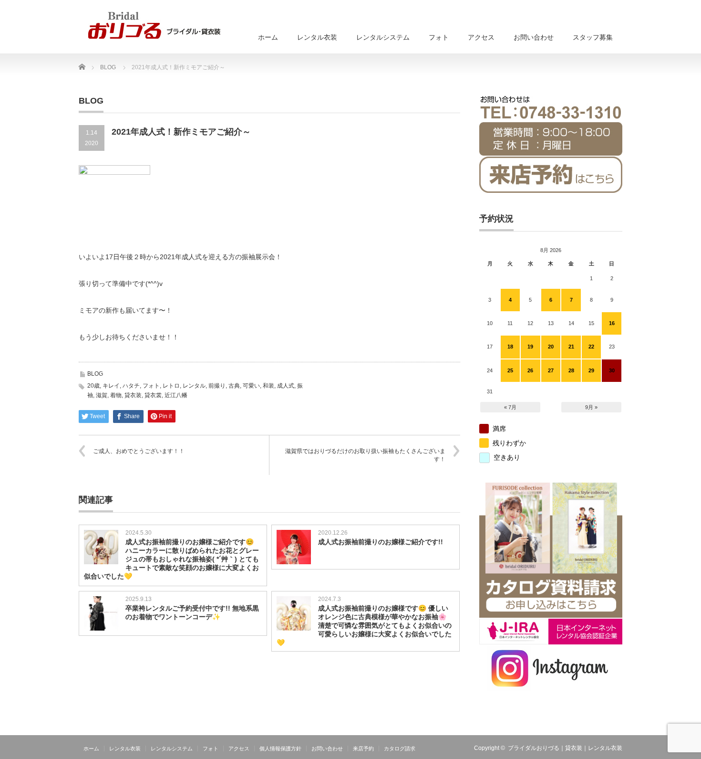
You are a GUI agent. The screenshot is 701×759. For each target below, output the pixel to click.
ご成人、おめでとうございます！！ (139, 451)
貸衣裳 (153, 395)
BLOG (95, 373)
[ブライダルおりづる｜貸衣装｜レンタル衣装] (154, 25)
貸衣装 (133, 395)
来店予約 (363, 748)
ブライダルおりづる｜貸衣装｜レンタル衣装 (565, 748)
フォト (439, 37)
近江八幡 (176, 395)
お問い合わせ (534, 37)
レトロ (171, 385)
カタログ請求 (399, 748)
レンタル (194, 385)
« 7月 (510, 407)
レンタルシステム (383, 37)
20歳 (93, 385)
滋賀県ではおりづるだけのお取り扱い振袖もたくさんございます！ (365, 455)
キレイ (111, 385)
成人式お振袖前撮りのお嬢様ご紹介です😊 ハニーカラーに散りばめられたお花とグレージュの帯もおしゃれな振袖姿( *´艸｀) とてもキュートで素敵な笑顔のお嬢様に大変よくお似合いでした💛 (171, 559)
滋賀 (101, 395)
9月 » (591, 407)
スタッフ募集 (593, 37)
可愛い (251, 385)
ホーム (268, 37)
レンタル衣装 (317, 37)
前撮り (217, 385)
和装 (268, 385)
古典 (234, 385)
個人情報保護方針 (280, 748)
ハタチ (131, 385)
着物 (116, 395)
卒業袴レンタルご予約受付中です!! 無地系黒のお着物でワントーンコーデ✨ (192, 612)
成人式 (285, 385)
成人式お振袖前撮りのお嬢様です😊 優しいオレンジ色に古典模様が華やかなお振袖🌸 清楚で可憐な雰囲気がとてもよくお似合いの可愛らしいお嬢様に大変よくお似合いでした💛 (364, 625)
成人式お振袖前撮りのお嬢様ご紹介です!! (380, 542)
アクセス (481, 37)
